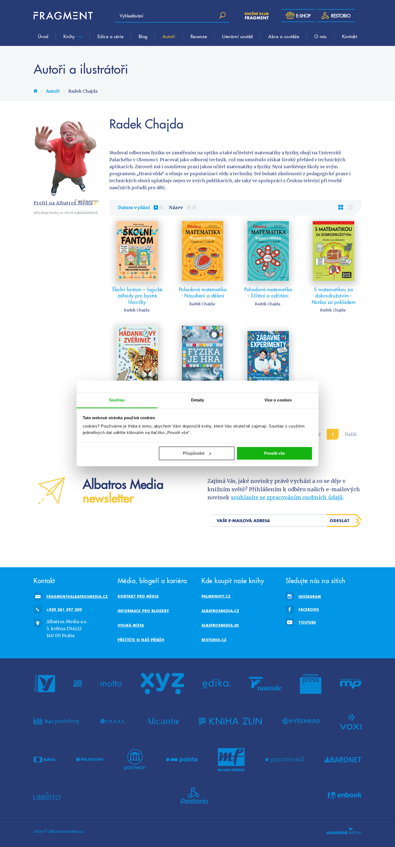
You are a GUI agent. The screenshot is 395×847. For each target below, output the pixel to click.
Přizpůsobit (193, 453)
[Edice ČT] (44, 759)
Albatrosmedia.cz (220, 610)
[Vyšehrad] (301, 721)
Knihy (69, 36)
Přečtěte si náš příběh (141, 639)
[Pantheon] (135, 759)
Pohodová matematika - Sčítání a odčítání (268, 292)
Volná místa (131, 625)
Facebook (309, 609)
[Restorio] (194, 795)
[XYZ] (162, 683)
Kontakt (349, 36)
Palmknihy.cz (216, 596)
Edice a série (111, 36)
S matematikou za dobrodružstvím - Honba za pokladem (334, 295)
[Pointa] (182, 759)
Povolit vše (274, 453)
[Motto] (111, 683)
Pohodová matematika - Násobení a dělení (203, 292)
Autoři (169, 36)
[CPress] (112, 721)
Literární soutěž (237, 36)
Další (351, 434)
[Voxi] (350, 721)
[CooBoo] (78, 683)
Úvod (43, 36)
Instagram (310, 596)
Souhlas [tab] (117, 400)
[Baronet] (343, 759)
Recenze (199, 36)
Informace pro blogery (143, 610)
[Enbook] (344, 795)
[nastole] (265, 683)
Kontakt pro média (138, 596)
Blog (143, 36)
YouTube (307, 622)
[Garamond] (284, 759)
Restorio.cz (214, 639)
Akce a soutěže (283, 36)
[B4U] (56, 721)
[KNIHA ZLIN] (230, 721)
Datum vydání (134, 207)
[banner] (63, 16)
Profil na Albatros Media (63, 203)
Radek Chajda (136, 310)
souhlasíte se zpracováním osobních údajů (287, 497)
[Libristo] (47, 795)
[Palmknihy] (90, 759)
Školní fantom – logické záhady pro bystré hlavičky (137, 295)
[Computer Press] (310, 683)
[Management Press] (350, 683)
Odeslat (340, 520)
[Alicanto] (162, 721)
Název (176, 207)
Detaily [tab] (197, 400)
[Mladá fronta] (231, 759)
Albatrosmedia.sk (220, 625)
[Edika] (217, 683)
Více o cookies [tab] (278, 400)
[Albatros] (44, 683)
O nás (320, 36)
